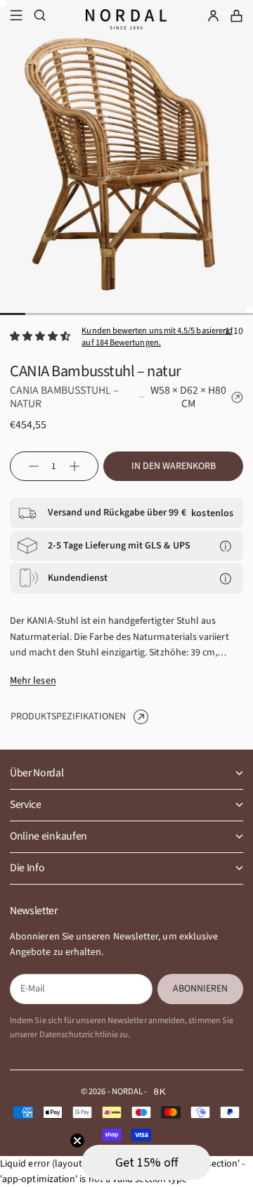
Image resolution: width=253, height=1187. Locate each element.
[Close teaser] (77, 1141)
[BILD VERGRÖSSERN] (230, 296)
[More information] (225, 546)
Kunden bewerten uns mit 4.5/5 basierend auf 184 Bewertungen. (157, 336)
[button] (146, 1162)
